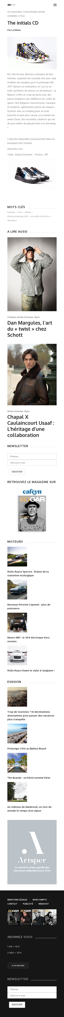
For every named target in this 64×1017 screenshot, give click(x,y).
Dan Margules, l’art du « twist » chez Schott (29, 329)
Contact (12, 904)
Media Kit (44, 904)
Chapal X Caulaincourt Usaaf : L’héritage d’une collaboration (30, 426)
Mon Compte (40, 899)
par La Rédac (14, 30)
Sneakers (12, 220)
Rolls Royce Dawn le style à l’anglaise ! (31, 670)
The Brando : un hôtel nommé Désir (28, 777)
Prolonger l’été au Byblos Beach (26, 748)
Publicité (28, 904)
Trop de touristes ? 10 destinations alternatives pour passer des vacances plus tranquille (30, 715)
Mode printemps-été (17, 216)
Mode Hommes (25, 317)
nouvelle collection (40, 216)
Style (21, 16)
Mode (28, 212)
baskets (11, 212)
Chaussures (30, 11)
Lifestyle (11, 317)
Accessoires (14, 11)
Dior (20, 212)
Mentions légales (17, 899)
